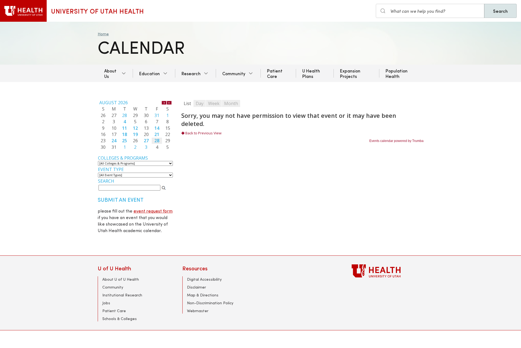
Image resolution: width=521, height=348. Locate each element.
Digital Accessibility (204, 279)
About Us (110, 73)
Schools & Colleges (119, 318)
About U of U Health (120, 279)
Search (500, 11)
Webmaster (197, 310)
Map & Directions (202, 295)
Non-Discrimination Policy (210, 302)
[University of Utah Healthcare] (387, 270)
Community (233, 73)
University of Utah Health (97, 11)
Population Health (397, 73)
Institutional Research (122, 295)
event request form (153, 211)
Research (191, 73)
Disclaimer (196, 287)
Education (149, 73)
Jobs (106, 302)
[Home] (23, 11)
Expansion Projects (350, 73)
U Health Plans (311, 73)
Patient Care (274, 73)
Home (103, 33)
